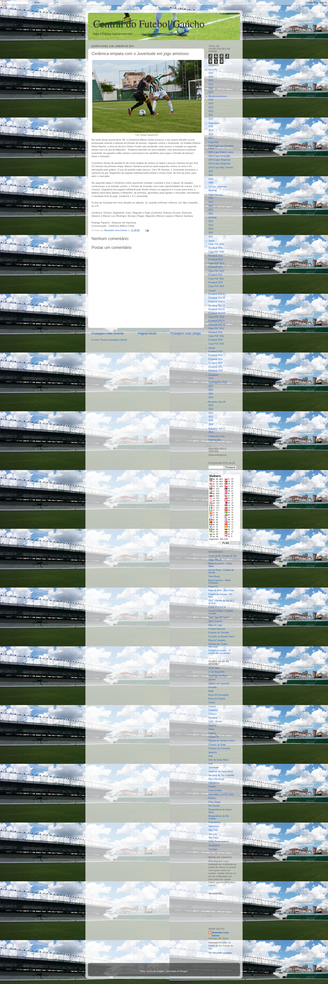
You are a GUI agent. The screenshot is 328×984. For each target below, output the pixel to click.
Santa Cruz (214, 826)
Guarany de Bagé (217, 745)
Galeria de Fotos (216, 436)
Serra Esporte (215, 621)
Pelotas (212, 798)
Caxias (211, 702)
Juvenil (211, 291)
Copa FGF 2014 (216, 252)
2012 (210, 84)
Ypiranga (212, 849)
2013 (210, 80)
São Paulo (213, 838)
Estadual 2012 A (216, 321)
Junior (211, 241)
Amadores (213, 375)
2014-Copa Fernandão (219, 156)
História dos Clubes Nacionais (218, 645)
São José (213, 830)
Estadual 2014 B (216, 305)
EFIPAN (212, 218)
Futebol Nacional (216, 629)
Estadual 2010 (215, 282)
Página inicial (147, 333)
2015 (210, 73)
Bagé (211, 691)
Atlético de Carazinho (219, 683)
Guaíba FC (213, 737)
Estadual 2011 (215, 275)
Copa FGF (213, 142)
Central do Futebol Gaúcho (148, 23)
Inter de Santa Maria (218, 760)
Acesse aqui (214, 440)
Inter (210, 756)
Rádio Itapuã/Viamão (218, 617)
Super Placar (214, 560)
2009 (210, 183)
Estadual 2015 (215, 248)
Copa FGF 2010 (216, 286)
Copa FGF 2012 (216, 271)
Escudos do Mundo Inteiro (221, 636)
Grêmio (212, 733)
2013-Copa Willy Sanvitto (220, 167)
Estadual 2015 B (216, 298)
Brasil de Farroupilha (218, 695)
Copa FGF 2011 (216, 279)
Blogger (183, 971)
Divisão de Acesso (217, 96)
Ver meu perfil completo (220, 953)
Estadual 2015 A (216, 294)
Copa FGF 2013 (216, 263)
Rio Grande (214, 806)
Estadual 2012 (215, 267)
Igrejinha (212, 752)
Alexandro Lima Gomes (220, 934)
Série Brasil (214, 576)
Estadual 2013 (215, 259)
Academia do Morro (218, 676)
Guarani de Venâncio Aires (221, 741)
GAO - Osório (215, 721)
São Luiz (212, 834)
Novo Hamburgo (216, 779)
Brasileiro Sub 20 (216, 402)
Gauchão (212, 69)
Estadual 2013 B (216, 313)
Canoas (212, 706)
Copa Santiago (215, 195)
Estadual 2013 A (216, 309)
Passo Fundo (215, 790)
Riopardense (214, 822)
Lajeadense (214, 783)
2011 (210, 88)
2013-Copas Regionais (219, 163)
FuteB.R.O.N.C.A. (217, 607)
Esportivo (213, 718)
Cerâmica (213, 710)
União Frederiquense (218, 841)
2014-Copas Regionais (219, 160)
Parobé (211, 787)
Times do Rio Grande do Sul (222, 556)
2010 (210, 92)
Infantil (211, 348)
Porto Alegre (214, 802)
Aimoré (211, 679)
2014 (210, 76)
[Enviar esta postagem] (147, 230)
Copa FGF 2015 (216, 244)
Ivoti (210, 764)
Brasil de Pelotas (216, 699)
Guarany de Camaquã (219, 748)
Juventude (213, 767)
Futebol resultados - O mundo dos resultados (219, 651)
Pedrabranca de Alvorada (220, 794)
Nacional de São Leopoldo (221, 775)
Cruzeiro (212, 714)
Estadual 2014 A (216, 301)
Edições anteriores (217, 186)
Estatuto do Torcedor (218, 632)
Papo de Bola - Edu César (221, 590)
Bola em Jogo (215, 625)
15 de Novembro (216, 672)
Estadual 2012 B (216, 325)
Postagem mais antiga (185, 333)
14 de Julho (214, 668)
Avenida (212, 687)
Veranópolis (214, 845)
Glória (211, 729)
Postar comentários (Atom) (113, 340)
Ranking (212, 190)
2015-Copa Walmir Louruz (221, 152)
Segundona (214, 123)
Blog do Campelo (216, 640)
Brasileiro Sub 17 (216, 429)
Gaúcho (212, 725)
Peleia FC (213, 587)
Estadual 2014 (215, 255)
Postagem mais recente (107, 333)
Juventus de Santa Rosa (220, 771)
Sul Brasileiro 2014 (217, 382)
